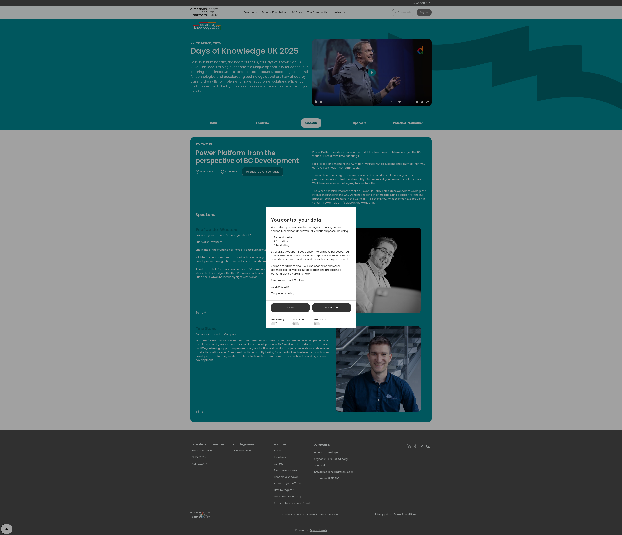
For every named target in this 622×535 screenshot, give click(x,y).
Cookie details (280, 287)
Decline (290, 307)
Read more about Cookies (287, 280)
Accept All (331, 307)
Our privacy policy (282, 293)
